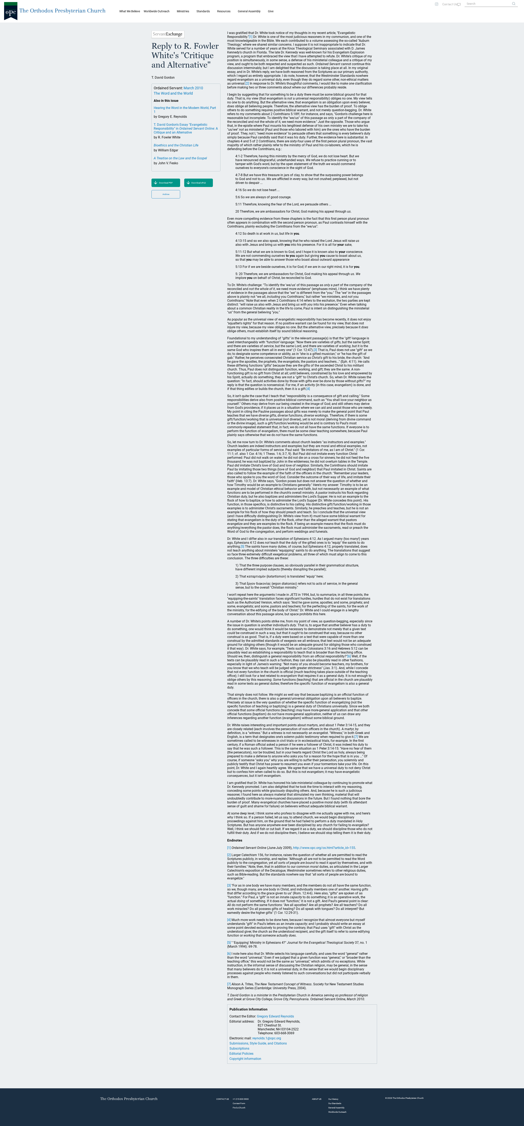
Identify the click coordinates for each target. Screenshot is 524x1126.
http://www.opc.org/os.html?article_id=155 (324, 848)
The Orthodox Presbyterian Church (62, 10)
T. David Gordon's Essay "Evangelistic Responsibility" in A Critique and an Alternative (186, 128)
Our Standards (334, 1103)
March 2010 (193, 88)
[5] (242, 546)
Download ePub (198, 183)
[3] (315, 350)
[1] (250, 37)
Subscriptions (239, 1048)
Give (270, 11)
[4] (308, 389)
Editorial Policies (241, 1054)
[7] (356, 737)
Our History (333, 1099)
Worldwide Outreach (337, 1112)
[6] (349, 656)
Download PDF (166, 183)
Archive (166, 194)
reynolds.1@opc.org (266, 1038)
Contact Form (239, 1103)
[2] (247, 83)
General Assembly (249, 11)
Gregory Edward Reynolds (275, 1016)
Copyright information (245, 1059)
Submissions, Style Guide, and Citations (258, 1043)
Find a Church (239, 1108)
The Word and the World (173, 93)
